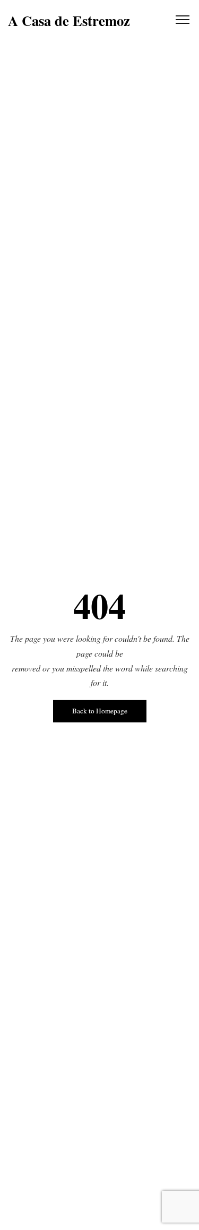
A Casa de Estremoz (69, 21)
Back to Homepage (99, 711)
